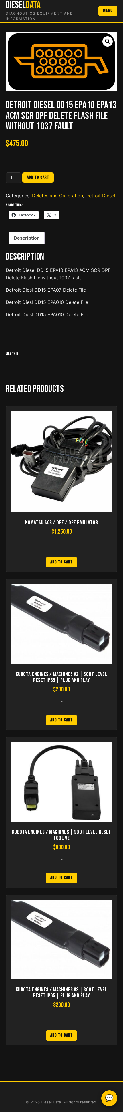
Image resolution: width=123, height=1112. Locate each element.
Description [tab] (27, 238)
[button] (107, 41)
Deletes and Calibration (57, 195)
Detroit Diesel (100, 195)
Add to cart (38, 177)
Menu (108, 10)
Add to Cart (61, 562)
